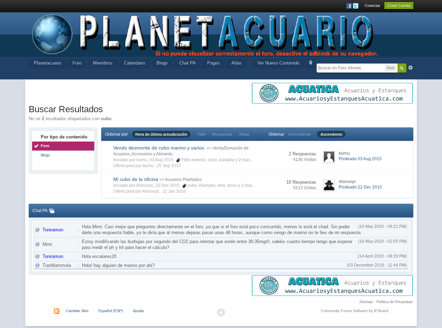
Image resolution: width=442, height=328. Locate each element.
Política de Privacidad (394, 302)
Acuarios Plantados (183, 179)
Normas (366, 302)
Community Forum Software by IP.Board (354, 311)
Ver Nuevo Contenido (278, 63)
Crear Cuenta (398, 5)
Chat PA (187, 63)
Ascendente (331, 134)
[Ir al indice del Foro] (205, 34)
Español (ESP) (110, 311)
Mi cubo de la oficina (135, 179)
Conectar (372, 5)
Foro (77, 63)
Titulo (201, 134)
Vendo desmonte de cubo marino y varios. (159, 148)
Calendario (134, 63)
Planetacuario (47, 63)
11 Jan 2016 (174, 191)
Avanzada (410, 67)
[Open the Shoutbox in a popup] (52, 210)
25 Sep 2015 (169, 165)
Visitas (244, 134)
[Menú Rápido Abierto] (311, 63)
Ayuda (138, 311)
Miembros (103, 63)
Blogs (162, 63)
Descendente (299, 134)
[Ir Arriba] (221, 312)
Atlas (236, 63)
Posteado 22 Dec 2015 (360, 187)
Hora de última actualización (161, 134)
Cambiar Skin (77, 311)
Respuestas (222, 134)
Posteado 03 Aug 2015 (360, 158)
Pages (213, 63)
